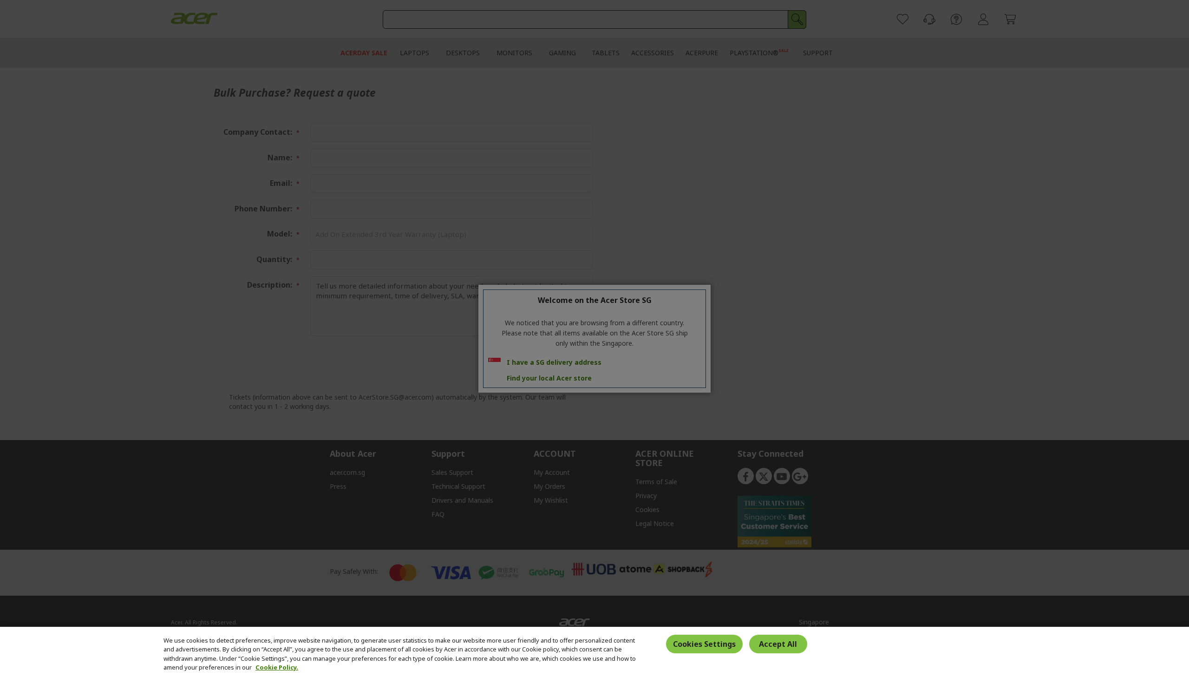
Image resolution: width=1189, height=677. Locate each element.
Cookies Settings (704, 644)
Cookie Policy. (276, 667)
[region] (594, 652)
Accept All (778, 644)
